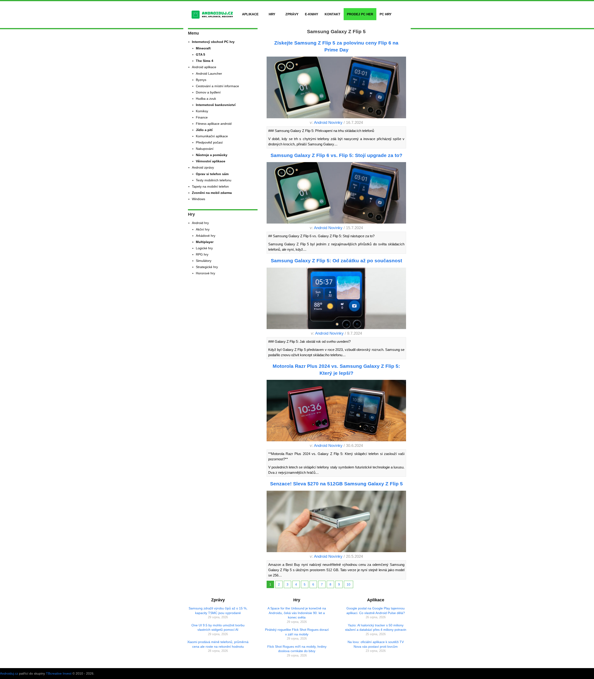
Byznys (201, 80)
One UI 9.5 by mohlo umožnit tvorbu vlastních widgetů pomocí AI (218, 627)
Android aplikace (204, 67)
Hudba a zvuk (206, 98)
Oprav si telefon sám (212, 174)
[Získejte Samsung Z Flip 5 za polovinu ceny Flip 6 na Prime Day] (336, 88)
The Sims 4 (204, 61)
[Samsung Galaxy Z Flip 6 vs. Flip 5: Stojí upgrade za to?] (336, 193)
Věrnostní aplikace (210, 161)
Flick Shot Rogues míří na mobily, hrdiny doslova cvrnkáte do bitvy (296, 649)
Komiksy (202, 111)
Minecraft (203, 48)
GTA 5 (200, 54)
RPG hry (202, 254)
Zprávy (291, 14)
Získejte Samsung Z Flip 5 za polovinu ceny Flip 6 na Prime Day (336, 46)
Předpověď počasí (209, 142)
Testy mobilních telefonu (213, 180)
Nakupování (204, 149)
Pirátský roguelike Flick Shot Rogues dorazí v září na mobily (297, 632)
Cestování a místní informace (217, 86)
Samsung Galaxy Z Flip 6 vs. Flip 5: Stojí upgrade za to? (336, 155)
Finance (202, 117)
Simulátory (203, 261)
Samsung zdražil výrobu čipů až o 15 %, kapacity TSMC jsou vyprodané (218, 610)
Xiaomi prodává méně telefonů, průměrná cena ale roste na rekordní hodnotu (218, 644)
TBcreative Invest (58, 673)
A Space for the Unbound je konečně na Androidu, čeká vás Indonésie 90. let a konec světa (297, 612)
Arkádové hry (205, 235)
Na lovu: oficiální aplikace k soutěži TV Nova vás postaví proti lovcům (376, 644)
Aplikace (250, 14)
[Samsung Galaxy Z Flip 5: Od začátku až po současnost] (336, 299)
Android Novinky (328, 122)
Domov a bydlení (208, 92)
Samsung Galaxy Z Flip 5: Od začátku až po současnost (336, 260)
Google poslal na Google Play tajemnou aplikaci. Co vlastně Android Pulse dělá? (375, 610)
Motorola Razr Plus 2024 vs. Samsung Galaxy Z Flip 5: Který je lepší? (336, 369)
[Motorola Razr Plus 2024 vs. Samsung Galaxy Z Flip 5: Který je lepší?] (336, 411)
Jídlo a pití (204, 130)
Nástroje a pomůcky (211, 155)
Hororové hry (205, 273)
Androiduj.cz (9, 673)
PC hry (385, 14)
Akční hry (203, 229)
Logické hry (204, 248)
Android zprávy (203, 167)
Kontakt (332, 14)
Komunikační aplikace (212, 136)
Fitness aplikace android (214, 123)
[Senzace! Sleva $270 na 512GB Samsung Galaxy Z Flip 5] (336, 522)
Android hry (200, 223)
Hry (272, 14)
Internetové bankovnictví (216, 105)
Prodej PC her (360, 14)
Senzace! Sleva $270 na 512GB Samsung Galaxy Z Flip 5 (336, 483)
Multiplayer (204, 242)
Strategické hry (207, 267)
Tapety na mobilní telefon (210, 186)
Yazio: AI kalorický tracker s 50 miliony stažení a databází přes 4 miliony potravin (375, 627)
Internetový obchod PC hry (213, 42)
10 (348, 584)
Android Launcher (209, 73)
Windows (198, 199)
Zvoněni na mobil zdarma (212, 193)
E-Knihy (311, 14)
